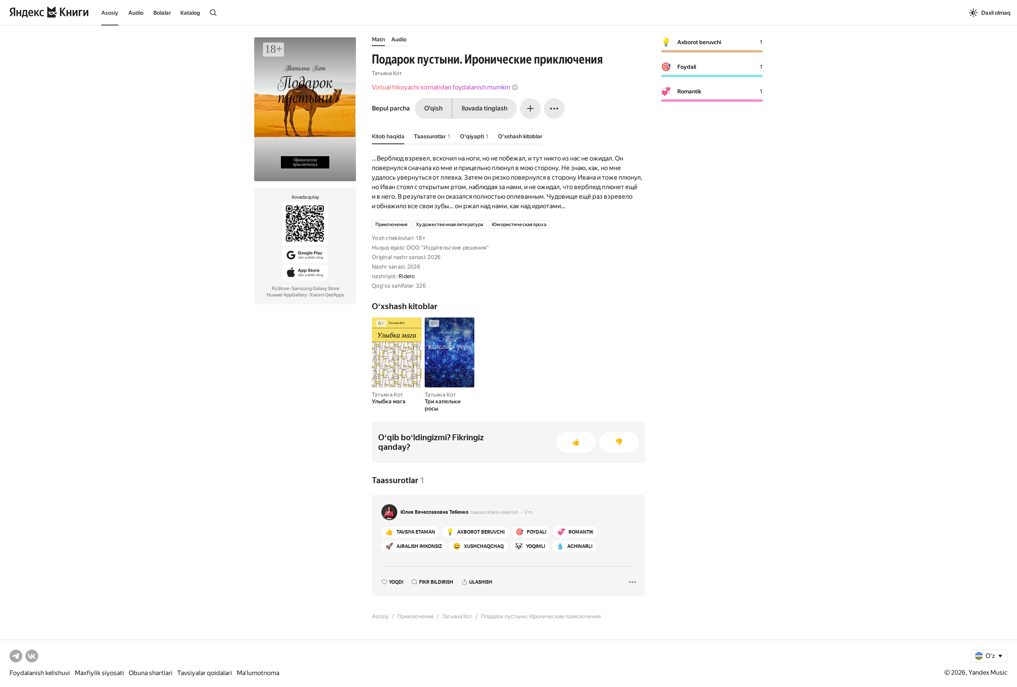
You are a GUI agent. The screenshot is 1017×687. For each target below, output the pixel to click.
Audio (135, 13)
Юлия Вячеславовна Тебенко (434, 512)
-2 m (528, 512)
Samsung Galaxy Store (315, 288)
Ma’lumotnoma (258, 673)
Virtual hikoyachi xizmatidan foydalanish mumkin (441, 87)
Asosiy (109, 13)
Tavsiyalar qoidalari (204, 673)
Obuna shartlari (150, 673)
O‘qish (433, 108)
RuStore (280, 288)
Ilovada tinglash (484, 108)
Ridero (406, 276)
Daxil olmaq (996, 13)
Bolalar (162, 13)
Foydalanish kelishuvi (40, 673)
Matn (378, 39)
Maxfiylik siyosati (99, 673)
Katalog (190, 13)
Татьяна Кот (387, 73)
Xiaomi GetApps (326, 295)
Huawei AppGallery (287, 295)
